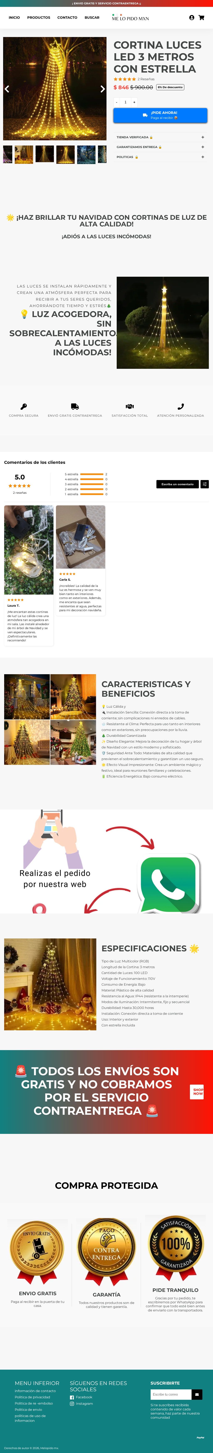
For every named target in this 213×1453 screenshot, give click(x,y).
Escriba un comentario (178, 484)
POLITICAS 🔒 (127, 157)
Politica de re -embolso (34, 1403)
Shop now (198, 1092)
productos (38, 18)
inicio (14, 18)
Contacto (67, 18)
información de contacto (35, 1391)
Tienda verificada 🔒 (135, 137)
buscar (92, 18)
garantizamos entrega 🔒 (139, 147)
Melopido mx (49, 1448)
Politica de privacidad (32, 1397)
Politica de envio (28, 1410)
